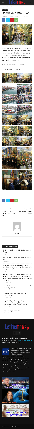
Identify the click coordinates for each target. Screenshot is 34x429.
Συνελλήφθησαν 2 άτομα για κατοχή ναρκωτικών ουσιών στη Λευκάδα (17, 287)
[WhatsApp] (16, 20)
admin (5, 16)
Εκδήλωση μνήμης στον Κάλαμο (12, 311)
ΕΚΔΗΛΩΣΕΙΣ (10, 7)
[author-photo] (17, 231)
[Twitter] (8, 20)
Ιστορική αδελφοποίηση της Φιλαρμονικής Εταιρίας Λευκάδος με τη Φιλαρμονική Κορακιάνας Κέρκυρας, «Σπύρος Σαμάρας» (15, 302)
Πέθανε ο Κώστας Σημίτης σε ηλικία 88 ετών (8, 213)
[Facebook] (3, 20)
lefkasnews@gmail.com (24, 340)
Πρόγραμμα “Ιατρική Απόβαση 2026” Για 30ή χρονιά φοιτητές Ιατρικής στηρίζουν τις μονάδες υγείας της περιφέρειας (17, 267)
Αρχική (3, 7)
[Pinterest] (12, 20)
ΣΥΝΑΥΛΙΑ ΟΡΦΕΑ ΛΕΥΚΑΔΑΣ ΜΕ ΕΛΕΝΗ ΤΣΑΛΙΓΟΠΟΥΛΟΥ (14, 294)
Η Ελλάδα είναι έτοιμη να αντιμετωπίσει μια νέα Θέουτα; (17, 258)
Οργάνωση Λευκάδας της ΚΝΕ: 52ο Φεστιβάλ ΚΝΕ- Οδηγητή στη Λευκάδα (17, 251)
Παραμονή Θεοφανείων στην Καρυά (25, 212)
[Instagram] (19, 333)
